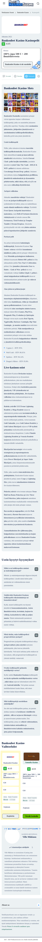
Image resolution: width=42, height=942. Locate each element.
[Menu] (4, 3)
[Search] (38, 3)
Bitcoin (5, 799)
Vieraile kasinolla (31, 816)
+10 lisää (31, 800)
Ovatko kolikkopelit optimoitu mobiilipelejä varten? (15, 669)
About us (6, 905)
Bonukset (19, 76)
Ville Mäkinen (29, 837)
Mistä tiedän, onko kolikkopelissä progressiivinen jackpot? (16, 635)
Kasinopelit (31, 76)
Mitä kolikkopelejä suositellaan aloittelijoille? (15, 702)
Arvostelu (8, 76)
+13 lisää (12, 799)
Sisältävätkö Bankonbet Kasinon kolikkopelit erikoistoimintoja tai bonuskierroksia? (16, 597)
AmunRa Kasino (31, 762)
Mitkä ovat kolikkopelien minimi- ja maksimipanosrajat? (16, 569)
